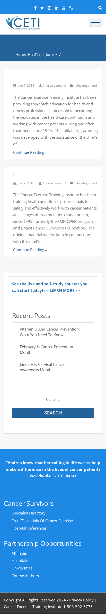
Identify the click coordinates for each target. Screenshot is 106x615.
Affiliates (19, 553)
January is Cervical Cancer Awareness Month (42, 367)
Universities (22, 567)
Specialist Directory (29, 512)
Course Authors (25, 575)
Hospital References (29, 528)
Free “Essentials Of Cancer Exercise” (43, 520)
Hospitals (20, 560)
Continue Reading (30, 152)
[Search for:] (53, 399)
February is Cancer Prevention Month (46, 349)
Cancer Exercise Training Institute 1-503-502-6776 (48, 606)
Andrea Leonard (54, 85)
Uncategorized (86, 85)
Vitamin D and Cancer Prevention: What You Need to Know (50, 331)
